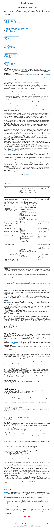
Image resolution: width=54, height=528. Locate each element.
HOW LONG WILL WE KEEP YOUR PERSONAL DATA (11, 47)
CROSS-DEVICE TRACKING (9, 30)
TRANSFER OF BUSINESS (8, 44)
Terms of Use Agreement (46, 74)
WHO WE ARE (6, 15)
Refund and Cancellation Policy (33, 74)
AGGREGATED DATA (8, 35)
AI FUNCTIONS (7, 37)
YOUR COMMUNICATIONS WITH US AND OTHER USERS (13, 24)
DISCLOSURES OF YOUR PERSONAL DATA (10, 40)
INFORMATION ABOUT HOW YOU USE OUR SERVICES (13, 22)
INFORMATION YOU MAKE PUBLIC (10, 20)
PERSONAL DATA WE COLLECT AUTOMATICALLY (12, 27)
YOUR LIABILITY (7, 66)
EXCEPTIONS (7, 48)
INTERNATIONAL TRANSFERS (9, 46)
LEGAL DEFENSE (7, 45)
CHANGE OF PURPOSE (8, 39)
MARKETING (7, 38)
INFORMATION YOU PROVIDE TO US (10, 21)
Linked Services (8, 302)
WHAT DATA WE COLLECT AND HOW (9, 19)
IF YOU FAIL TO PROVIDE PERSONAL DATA (11, 31)
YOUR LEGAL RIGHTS (7, 56)
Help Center (18, 409)
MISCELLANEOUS (7, 62)
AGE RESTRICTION (6, 18)
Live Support (25, 486)
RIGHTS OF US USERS (8, 58)
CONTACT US (6, 61)
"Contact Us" (42, 486)
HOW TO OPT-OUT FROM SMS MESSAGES (11, 53)
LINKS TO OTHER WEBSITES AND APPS (10, 63)
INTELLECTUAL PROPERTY (9, 64)
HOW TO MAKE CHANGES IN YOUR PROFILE (11, 52)
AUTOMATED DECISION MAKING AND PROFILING (12, 36)
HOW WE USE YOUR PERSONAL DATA (9, 32)
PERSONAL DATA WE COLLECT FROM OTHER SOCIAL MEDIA (13, 29)
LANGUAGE (6, 65)
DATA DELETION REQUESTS (9, 49)
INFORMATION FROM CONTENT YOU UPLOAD (11, 23)
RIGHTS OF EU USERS (8, 57)
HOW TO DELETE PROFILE (9, 55)
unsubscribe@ (19, 407)
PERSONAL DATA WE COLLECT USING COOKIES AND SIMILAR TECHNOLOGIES (16, 28)
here (38, 105)
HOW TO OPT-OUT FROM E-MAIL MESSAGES (11, 54)
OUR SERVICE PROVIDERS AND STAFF (10, 41)
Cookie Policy (11, 150)
